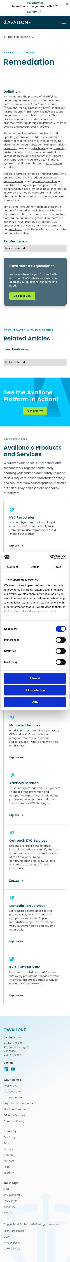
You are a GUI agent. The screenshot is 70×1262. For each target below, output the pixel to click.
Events (8, 1212)
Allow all (35, 678)
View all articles (14, 349)
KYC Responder (13, 1097)
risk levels (39, 148)
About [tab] (57, 566)
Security (9, 1173)
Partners (9, 1161)
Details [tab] (35, 566)
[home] (17, 22)
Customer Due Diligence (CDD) (38, 222)
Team (7, 1143)
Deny (35, 701)
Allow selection (35, 690)
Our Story (9, 1137)
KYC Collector (12, 1091)
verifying (55, 141)
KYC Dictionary (13, 1195)
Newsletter (10, 1201)
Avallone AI (10, 1085)
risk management (15, 111)
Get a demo (35, 410)
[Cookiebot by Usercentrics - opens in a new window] (50, 557)
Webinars (9, 1206)
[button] (63, 22)
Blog (6, 1189)
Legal (7, 1167)
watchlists (53, 152)
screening (59, 148)
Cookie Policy (12, 1248)
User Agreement (14, 1231)
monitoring (16, 229)
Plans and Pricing (14, 1121)
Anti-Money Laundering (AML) (32, 108)
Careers (8, 1155)
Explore (32, 11)
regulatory (30, 123)
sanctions (34, 152)
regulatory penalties (44, 181)
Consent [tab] (12, 566)
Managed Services (15, 1109)
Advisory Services (14, 1115)
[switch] (61, 640)
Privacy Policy (12, 1242)
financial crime (13, 181)
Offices (8, 1149)
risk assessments (50, 225)
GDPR (7, 1237)
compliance (54, 163)
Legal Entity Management (20, 1103)
